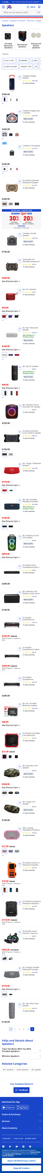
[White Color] (10, 99)
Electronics (31, 21)
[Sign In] (28, 7)
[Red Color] (4, 316)
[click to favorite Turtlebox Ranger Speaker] (20, 77)
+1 (2, 173)
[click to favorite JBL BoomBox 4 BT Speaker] (20, 767)
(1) (35, 292)
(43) (36, 867)
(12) (36, 1008)
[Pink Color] (4, 851)
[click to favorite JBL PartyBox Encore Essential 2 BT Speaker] (20, 406)
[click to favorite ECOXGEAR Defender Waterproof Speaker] (20, 181)
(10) (36, 332)
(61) (36, 833)
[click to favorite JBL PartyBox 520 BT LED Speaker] (20, 536)
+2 (2, 359)
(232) (36, 238)
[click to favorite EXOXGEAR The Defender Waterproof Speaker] (20, 260)
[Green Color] (10, 134)
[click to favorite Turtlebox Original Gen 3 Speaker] (20, 112)
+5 (2, 103)
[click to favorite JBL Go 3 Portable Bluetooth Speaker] (20, 704)
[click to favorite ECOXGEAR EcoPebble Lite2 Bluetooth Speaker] (20, 734)
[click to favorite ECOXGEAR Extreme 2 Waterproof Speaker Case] (20, 864)
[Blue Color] (4, 99)
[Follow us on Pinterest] (30, 1146)
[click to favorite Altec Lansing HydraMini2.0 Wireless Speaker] (20, 829)
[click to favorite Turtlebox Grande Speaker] (20, 234)
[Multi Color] (4, 792)
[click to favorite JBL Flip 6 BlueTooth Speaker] (20, 1004)
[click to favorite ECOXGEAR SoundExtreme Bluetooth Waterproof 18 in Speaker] (20, 619)
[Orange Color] (17, 134)
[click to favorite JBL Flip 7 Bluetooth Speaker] (20, 329)
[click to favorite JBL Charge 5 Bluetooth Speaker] (20, 464)
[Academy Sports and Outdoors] (9, 7)
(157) (36, 148)
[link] (11, 1029)
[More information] (19, 281)
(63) (36, 906)
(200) (36, 708)
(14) (36, 622)
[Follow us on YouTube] (16, 1146)
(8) (35, 652)
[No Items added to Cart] (39, 7)
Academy (5, 21)
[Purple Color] (10, 316)
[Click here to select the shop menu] (3, 7)
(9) (35, 738)
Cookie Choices (7, 1155)
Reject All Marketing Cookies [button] (22, 1160)
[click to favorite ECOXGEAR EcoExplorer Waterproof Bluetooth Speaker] (20, 902)
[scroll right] (38, 60)
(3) (35, 264)
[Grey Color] (17, 99)
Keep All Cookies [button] (22, 1168)
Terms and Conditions (13, 1154)
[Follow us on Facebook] (3, 1146)
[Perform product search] (38, 12)
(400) (36, 81)
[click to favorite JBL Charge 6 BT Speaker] (20, 803)
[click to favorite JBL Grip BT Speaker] (20, 367)
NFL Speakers (8, 1069)
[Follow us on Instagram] (23, 1146)
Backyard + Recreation (17, 21)
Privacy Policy (35, 1152)
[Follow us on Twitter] (10, 1146)
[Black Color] (17, 204)
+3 (2, 397)
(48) (36, 185)
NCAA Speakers (23, 1069)
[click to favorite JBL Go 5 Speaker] (20, 290)
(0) (35, 369)
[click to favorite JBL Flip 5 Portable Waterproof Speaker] (20, 500)
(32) (36, 682)
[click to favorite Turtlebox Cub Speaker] (20, 147)
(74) (36, 596)
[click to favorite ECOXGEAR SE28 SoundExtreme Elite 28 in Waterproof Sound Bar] (20, 566)
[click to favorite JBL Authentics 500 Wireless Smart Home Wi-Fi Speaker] (20, 592)
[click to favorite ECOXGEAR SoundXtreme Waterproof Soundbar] (20, 678)
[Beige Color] (10, 169)
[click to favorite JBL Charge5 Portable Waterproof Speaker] (20, 968)
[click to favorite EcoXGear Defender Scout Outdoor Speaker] (20, 432)
